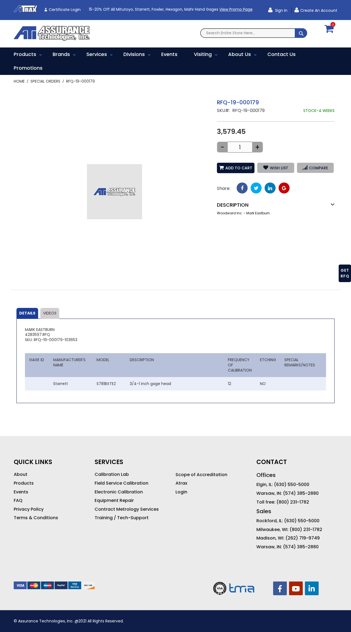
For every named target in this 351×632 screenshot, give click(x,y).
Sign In (280, 10)
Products (24, 483)
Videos (49, 313)
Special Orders (45, 81)
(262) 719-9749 (302, 538)
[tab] (27, 313)
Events (21, 492)
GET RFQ (345, 273)
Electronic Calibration (119, 492)
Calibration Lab (112, 474)
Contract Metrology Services (127, 509)
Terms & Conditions (36, 518)
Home (19, 81)
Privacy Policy (29, 509)
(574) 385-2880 (301, 493)
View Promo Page (236, 9)
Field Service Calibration (121, 483)
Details (27, 313)
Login (181, 492)
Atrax (181, 483)
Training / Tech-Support (122, 518)
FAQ (18, 501)
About (20, 474)
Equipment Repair (114, 501)
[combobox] (253, 33)
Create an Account (318, 10)
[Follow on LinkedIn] (312, 588)
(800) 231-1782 (292, 502)
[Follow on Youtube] (296, 588)
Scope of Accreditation (201, 475)
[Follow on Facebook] (280, 588)
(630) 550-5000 (291, 485)
